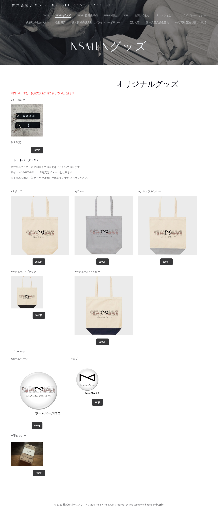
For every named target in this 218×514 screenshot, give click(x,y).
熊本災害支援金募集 (157, 22)
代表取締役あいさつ (37, 22)
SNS (126, 15)
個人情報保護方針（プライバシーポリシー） (97, 22)
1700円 (38, 473)
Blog (46, 15)
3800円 (38, 261)
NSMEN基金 (110, 15)
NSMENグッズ (63, 15)
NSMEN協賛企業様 (87, 15)
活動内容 (134, 22)
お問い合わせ (142, 15)
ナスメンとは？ (165, 15)
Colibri (160, 504)
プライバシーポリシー (193, 15)
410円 (37, 425)
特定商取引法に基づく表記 (190, 22)
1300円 (37, 150)
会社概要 (60, 22)
